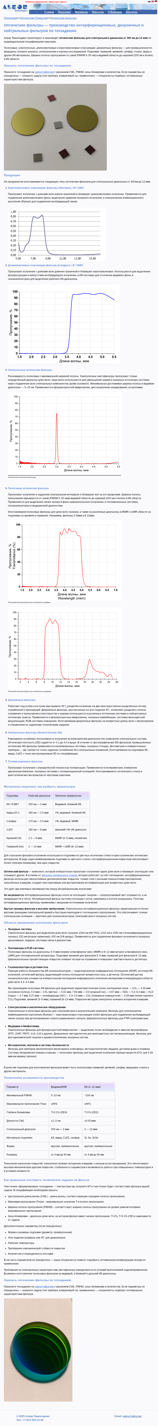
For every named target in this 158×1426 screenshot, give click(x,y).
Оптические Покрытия (33, 18)
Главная (49, 12)
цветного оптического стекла (59, 875)
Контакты (131, 12)
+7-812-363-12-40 (32, 1420)
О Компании (115, 12)
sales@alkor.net (44, 72)
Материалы (81, 12)
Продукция (64, 12)
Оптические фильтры (63, 18)
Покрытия (98, 12)
